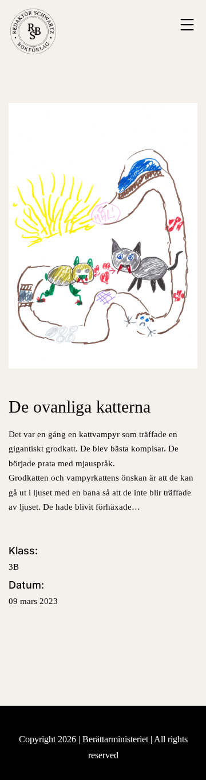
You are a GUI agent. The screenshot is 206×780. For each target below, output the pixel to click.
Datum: (33, 592)
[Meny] (185, 25)
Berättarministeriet (116, 739)
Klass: (23, 558)
